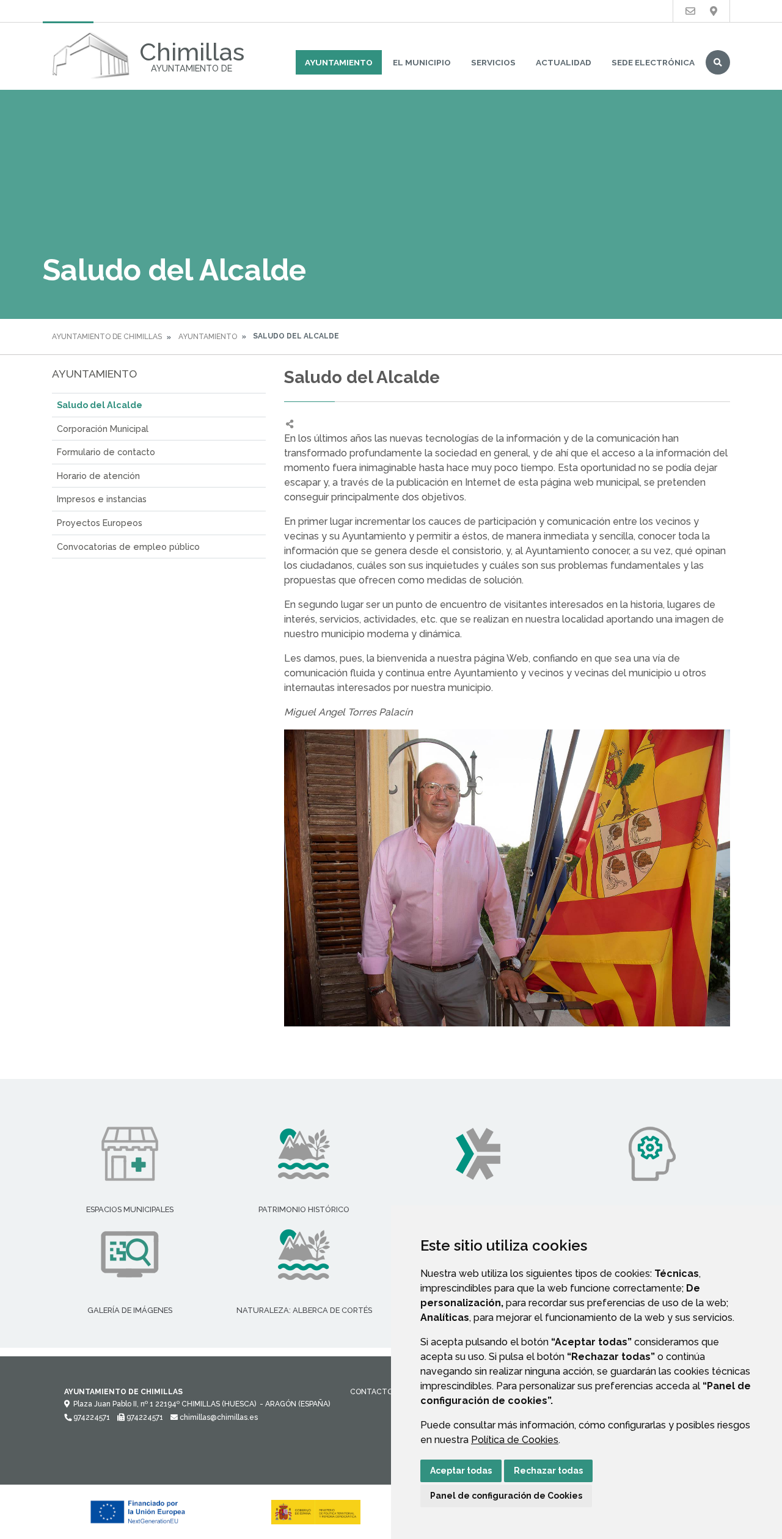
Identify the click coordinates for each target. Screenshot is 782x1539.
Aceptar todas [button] (461, 1470)
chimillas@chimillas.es (218, 1417)
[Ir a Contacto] (690, 11)
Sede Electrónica (653, 62)
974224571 (90, 1417)
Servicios (493, 62)
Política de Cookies (514, 1440)
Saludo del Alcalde (99, 405)
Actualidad (563, 62)
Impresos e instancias (102, 499)
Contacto (371, 1391)
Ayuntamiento (339, 62)
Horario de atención (98, 475)
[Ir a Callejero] (713, 11)
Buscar (718, 62)
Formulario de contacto (106, 452)
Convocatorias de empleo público (128, 546)
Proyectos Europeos (99, 522)
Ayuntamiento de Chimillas (107, 336)
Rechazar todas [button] (548, 1470)
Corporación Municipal (102, 428)
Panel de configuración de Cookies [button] (506, 1496)
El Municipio (422, 62)
